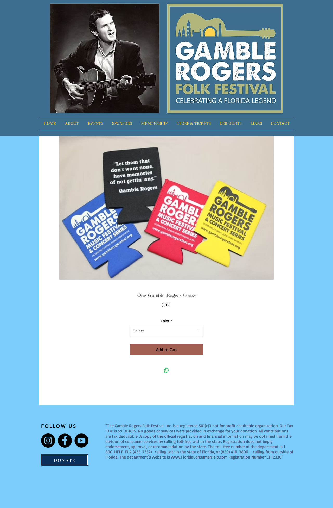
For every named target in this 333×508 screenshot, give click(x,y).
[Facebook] (65, 440)
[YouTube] (81, 440)
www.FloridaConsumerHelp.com (199, 457)
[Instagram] (48, 440)
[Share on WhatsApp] (166, 370)
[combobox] (166, 331)
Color (166, 320)
